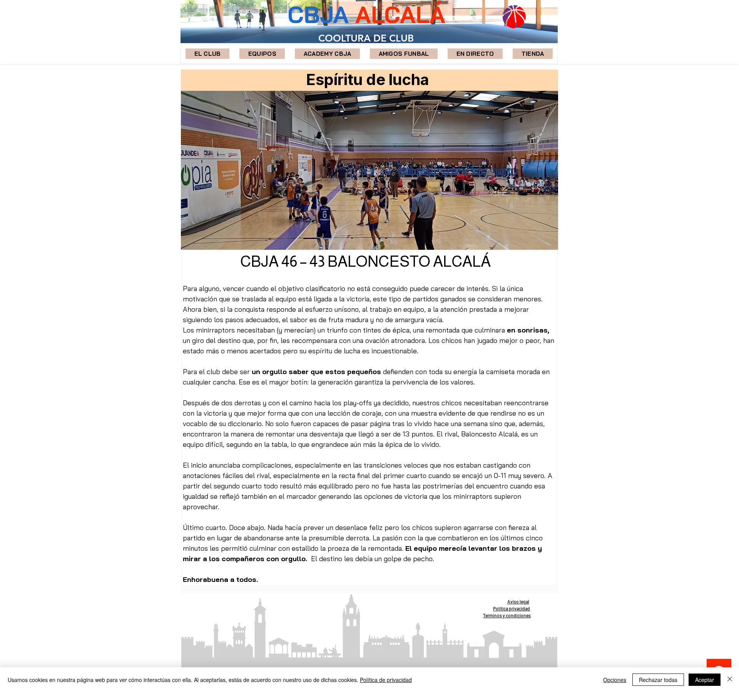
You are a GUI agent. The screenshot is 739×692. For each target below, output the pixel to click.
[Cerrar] (729, 680)
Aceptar (704, 680)
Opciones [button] (614, 680)
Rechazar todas (658, 680)
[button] (262, 54)
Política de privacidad (386, 680)
